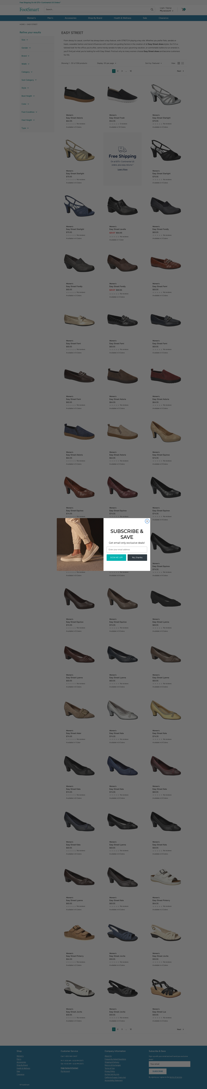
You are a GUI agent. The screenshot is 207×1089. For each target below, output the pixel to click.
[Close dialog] (147, 521)
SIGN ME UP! (116, 557)
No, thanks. (137, 557)
